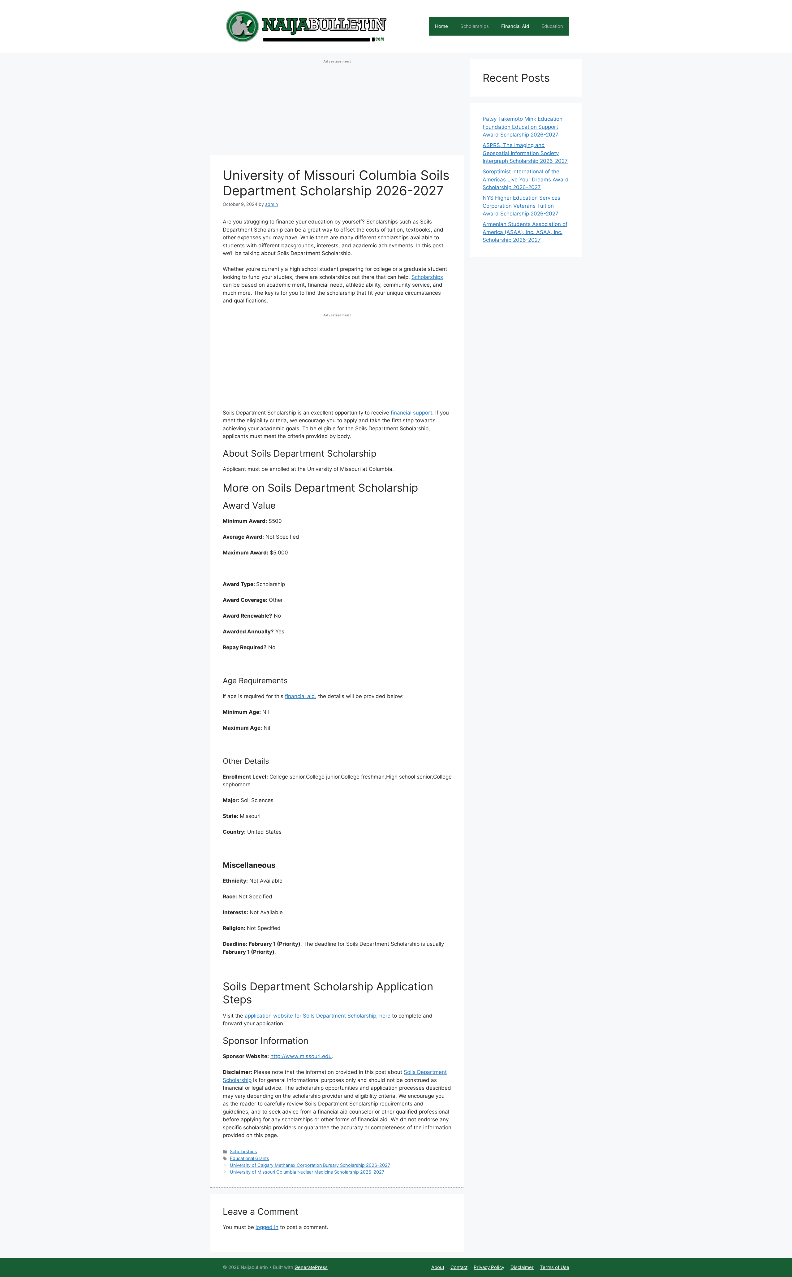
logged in (267, 1227)
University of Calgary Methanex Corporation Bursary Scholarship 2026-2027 (310, 1165)
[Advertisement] (337, 109)
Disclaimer (522, 1267)
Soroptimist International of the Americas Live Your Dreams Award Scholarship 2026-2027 (526, 179)
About (437, 1267)
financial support (411, 413)
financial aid (300, 696)
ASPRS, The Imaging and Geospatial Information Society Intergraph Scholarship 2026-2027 (525, 153)
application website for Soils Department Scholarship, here (317, 1016)
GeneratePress (311, 1267)
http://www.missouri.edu (301, 1056)
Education (552, 26)
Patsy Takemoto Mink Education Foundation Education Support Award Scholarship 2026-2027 (522, 127)
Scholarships (474, 26)
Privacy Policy (489, 1267)
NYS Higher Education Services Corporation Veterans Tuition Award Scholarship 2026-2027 (521, 206)
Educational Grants (249, 1158)
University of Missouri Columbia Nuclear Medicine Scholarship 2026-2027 (307, 1172)
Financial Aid (515, 26)
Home (441, 26)
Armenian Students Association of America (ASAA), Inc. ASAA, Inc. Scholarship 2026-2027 (525, 232)
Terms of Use (554, 1267)
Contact (458, 1267)
